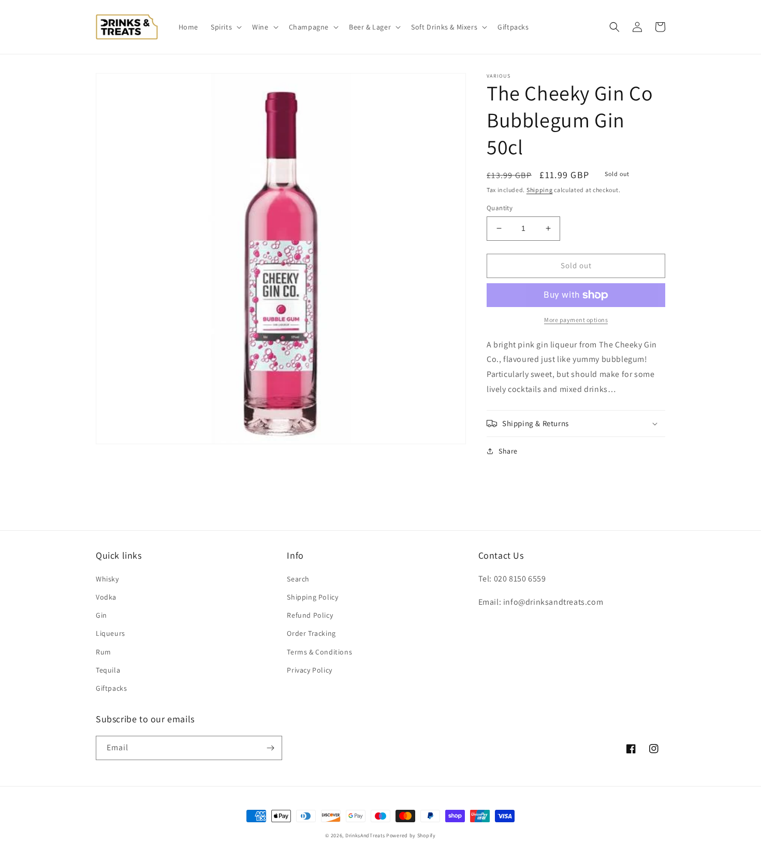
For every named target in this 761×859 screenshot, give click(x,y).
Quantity (500, 207)
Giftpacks (111, 688)
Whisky (107, 579)
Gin (101, 615)
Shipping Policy (312, 597)
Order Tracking (311, 633)
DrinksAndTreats (365, 835)
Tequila (108, 670)
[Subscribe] (270, 748)
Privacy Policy (309, 670)
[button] (225, 27)
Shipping (539, 190)
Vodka (106, 597)
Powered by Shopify (411, 835)
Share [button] (508, 451)
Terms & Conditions (319, 652)
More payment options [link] (576, 320)
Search (298, 579)
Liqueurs (110, 633)
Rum (103, 652)
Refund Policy (310, 615)
